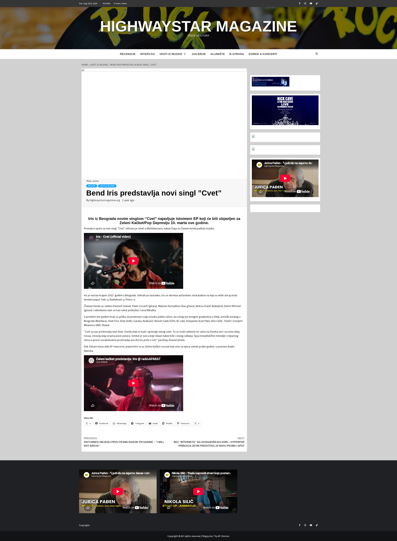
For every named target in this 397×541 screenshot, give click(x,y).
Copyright (84, 525)
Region (91, 186)
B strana (237, 54)
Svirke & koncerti (263, 54)
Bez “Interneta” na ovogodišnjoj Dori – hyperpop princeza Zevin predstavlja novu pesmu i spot (209, 442)
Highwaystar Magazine (198, 26)
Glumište (217, 54)
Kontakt (106, 3)
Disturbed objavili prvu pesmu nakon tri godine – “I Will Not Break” (124, 442)
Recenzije (128, 54)
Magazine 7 (208, 536)
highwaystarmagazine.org (105, 200)
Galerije (199, 54)
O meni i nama (120, 3)
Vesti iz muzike (170, 54)
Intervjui (147, 54)
